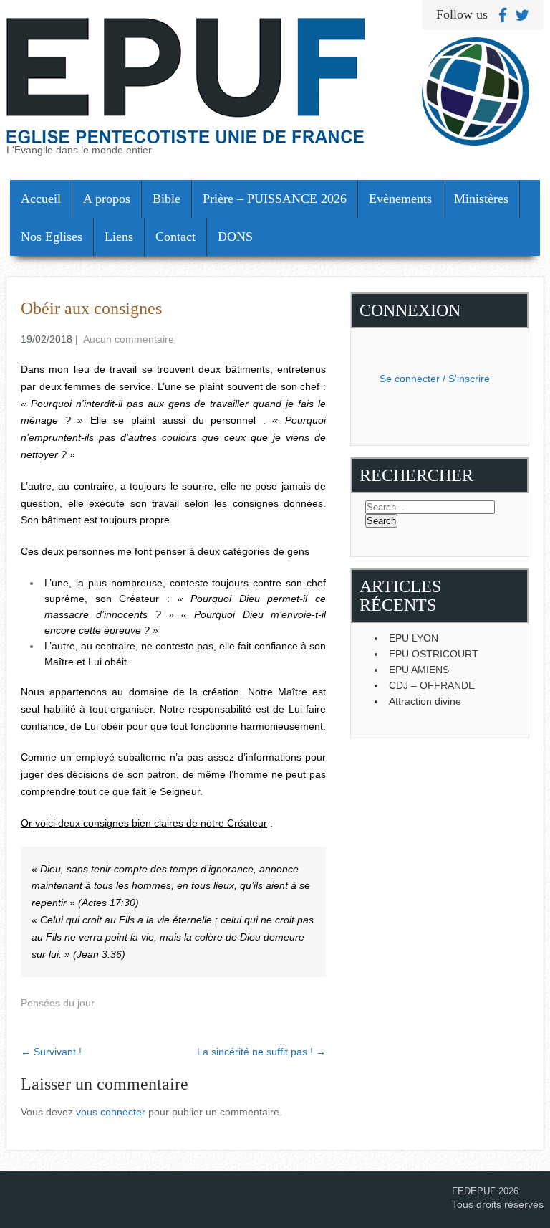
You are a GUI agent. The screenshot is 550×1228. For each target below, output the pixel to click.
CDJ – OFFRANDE (432, 685)
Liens (119, 236)
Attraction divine (425, 701)
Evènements (400, 198)
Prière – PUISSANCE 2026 (275, 198)
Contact (175, 236)
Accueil (41, 198)
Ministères (481, 198)
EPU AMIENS (419, 669)
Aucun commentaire (128, 339)
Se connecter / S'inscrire (435, 378)
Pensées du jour (58, 1003)
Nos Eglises (51, 236)
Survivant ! (51, 1051)
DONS (235, 236)
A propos (106, 198)
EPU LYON (413, 638)
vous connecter (110, 1112)
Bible (166, 198)
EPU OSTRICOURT (433, 654)
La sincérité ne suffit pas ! (261, 1051)
